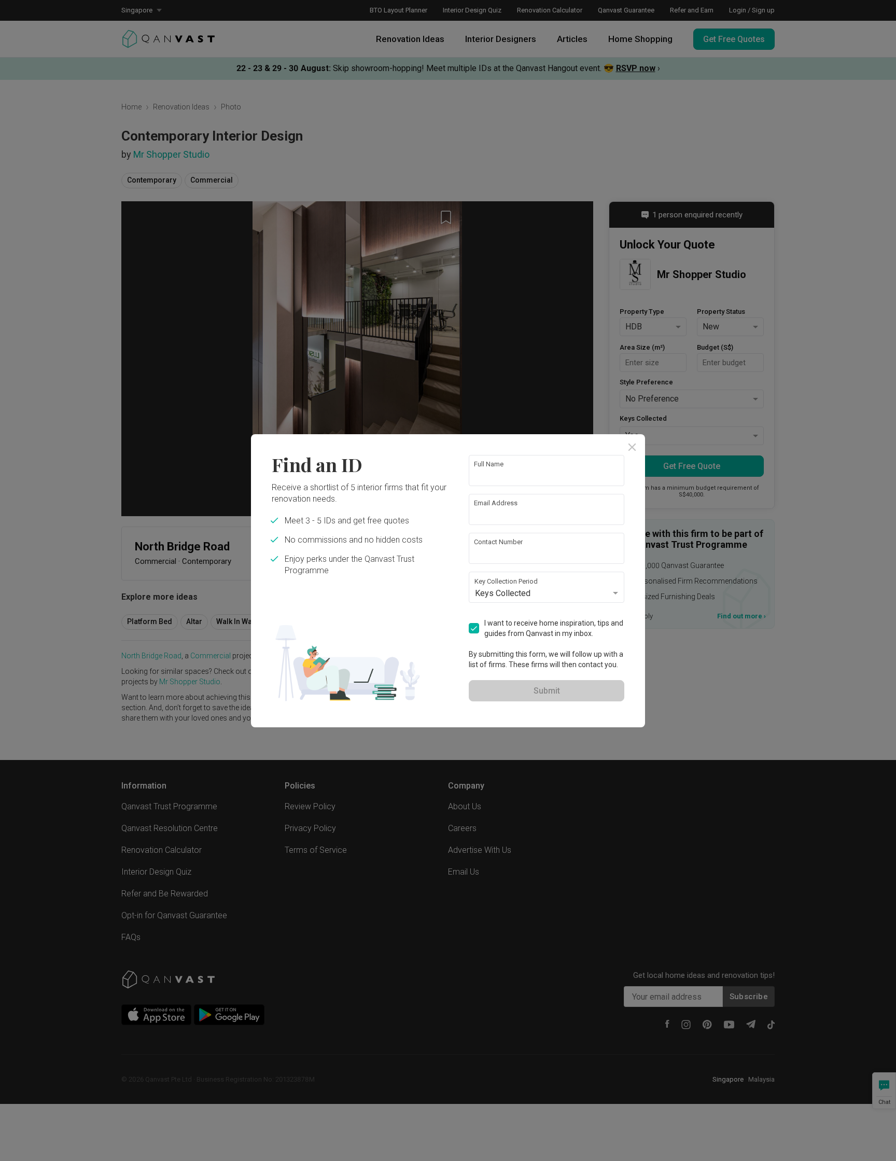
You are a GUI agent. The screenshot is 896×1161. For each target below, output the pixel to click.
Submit (547, 691)
